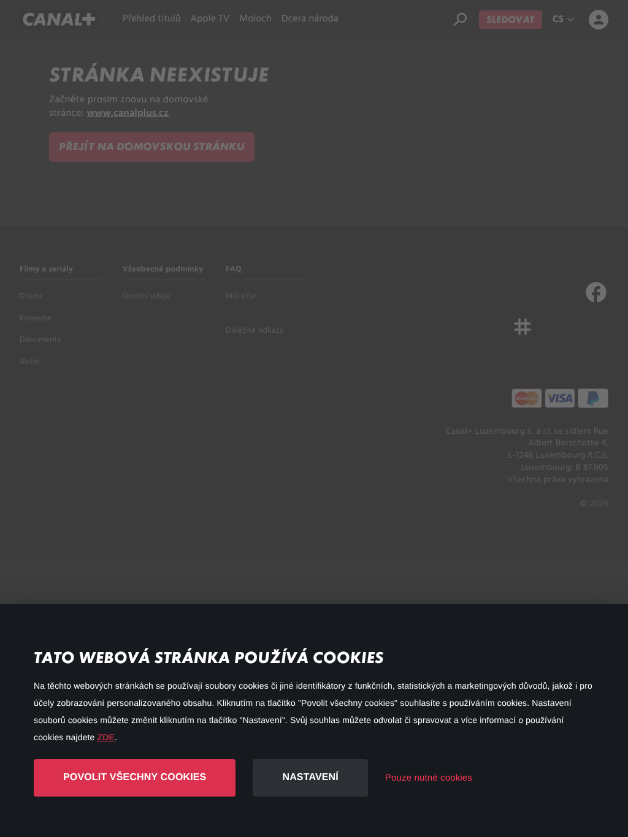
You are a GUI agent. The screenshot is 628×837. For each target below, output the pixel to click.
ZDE (106, 737)
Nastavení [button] (310, 777)
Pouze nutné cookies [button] (428, 778)
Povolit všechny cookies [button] (134, 777)
